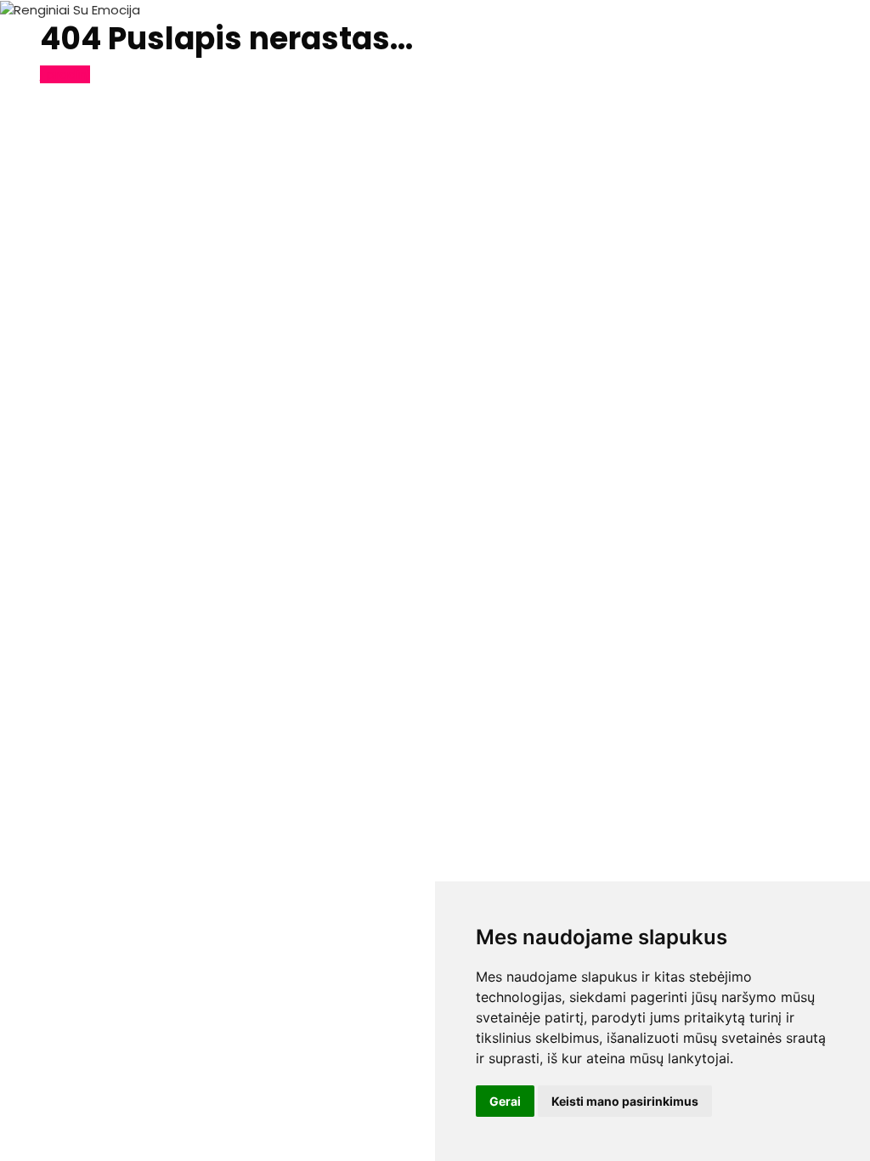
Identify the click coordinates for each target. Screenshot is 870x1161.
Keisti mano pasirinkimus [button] (624, 1101)
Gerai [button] (505, 1101)
